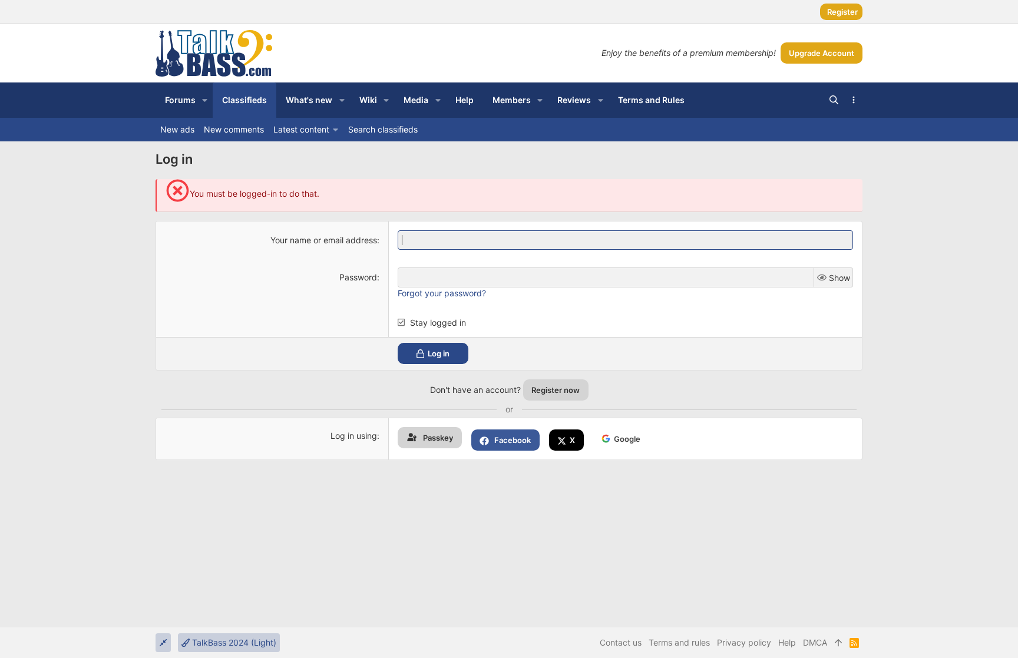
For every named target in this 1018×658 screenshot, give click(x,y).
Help (787, 642)
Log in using (353, 436)
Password (358, 277)
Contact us (621, 642)
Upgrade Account (821, 53)
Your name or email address (323, 240)
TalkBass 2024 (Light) (233, 642)
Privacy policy (744, 642)
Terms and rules (679, 642)
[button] (205, 100)
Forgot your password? (442, 293)
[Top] (838, 642)
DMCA (815, 642)
